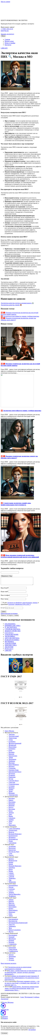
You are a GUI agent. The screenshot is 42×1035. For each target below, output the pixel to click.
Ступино (12, 786)
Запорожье (12, 956)
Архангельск (13, 830)
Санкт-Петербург (14, 828)
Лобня (11, 757)
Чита (10, 928)
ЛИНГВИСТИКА (11, 645)
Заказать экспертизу (7, 34)
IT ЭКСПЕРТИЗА (11, 627)
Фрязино (11, 788)
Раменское (12, 777)
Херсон (11, 954)
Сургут (11, 891)
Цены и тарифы (10, 43)
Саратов (11, 876)
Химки (11, 789)
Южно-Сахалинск (15, 930)
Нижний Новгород (15, 866)
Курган (11, 887)
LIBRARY (4, 48)
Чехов (11, 791)
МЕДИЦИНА (9, 641)
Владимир (12, 802)
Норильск (12, 912)
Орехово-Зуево (14, 770)
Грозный (11, 937)
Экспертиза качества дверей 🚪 (11, 305)
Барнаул (11, 901)
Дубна (11, 740)
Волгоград (12, 848)
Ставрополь (13, 944)
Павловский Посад (15, 772)
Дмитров (12, 734)
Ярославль (12, 825)
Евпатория (12, 947)
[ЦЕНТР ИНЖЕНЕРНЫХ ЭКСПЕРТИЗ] (9, 17)
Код (10, 576)
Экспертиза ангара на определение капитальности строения (18, 968)
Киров (11, 864)
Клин (10, 750)
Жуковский (12, 745)
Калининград (13, 835)
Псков (11, 841)
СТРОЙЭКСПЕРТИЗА (12, 629)
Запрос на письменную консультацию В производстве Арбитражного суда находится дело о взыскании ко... (22, 977)
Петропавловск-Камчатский (18, 923)
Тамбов (11, 820)
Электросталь (13, 795)
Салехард (12, 889)
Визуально (5, 576)
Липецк (11, 812)
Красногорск (13, 756)
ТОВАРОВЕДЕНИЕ (11, 634)
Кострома (12, 809)
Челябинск (12, 896)
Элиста (11, 855)
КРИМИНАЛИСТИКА (12, 625)
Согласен (4, 1033)
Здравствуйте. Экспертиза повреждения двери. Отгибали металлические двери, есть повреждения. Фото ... (22, 988)
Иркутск (11, 903)
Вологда (11, 832)
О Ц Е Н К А (9, 633)
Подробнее (32, 1029)
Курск (11, 811)
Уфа (10, 880)
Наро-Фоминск (14, 764)
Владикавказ (13, 935)
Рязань (11, 816)
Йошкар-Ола (13, 860)
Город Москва (9, 731)
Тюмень (11, 892)
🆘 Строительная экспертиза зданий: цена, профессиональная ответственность (16, 504)
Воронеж (12, 804)
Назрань (11, 940)
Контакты (8, 45)
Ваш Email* (4, 588)
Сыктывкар (12, 843)
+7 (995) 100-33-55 (7, 29)
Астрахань (12, 846)
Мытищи (12, 763)
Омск (10, 914)
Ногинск (11, 766)
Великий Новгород (15, 834)
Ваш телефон (5, 595)
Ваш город (4, 599)
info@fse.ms (5, 30)
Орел (10, 814)
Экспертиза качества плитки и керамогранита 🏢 (17, 303)
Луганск (11, 960)
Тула (10, 823)
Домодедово (13, 738)
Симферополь (13, 951)
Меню (3, 36)
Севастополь (13, 949)
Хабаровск (12, 926)
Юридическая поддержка (9, 613)
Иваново (11, 805)
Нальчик (11, 942)
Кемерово (12, 905)
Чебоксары (12, 882)
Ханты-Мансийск (14, 894)
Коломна (11, 752)
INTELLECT (9, 649)
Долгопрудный (14, 736)
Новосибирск (13, 910)
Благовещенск (13, 919)
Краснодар (12, 850)
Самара (11, 873)
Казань (11, 862)
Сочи (10, 853)
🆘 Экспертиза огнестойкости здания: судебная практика (20, 316)
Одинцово (12, 768)
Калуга (11, 807)
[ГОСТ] (21, 699)
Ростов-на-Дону (14, 851)
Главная (7, 39)
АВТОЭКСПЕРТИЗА (12, 638)
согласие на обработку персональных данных (22, 602)
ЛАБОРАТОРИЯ (10, 643)
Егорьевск (12, 741)
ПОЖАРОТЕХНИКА (12, 640)
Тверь (10, 821)
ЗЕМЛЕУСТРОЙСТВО (13, 631)
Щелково (12, 793)
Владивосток (13, 921)
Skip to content (5, 1)
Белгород (12, 798)
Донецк (11, 958)
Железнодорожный (15, 743)
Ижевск (11, 859)
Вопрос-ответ (9, 41)
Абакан (11, 899)
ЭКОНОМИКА (10, 636)
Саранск (11, 875)
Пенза (11, 869)
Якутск (11, 931)
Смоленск (12, 818)
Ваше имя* (4, 591)
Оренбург (12, 867)
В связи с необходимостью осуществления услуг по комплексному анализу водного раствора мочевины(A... (23, 972)
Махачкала (12, 938)
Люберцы (12, 761)
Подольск (12, 773)
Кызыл (11, 908)
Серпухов (12, 782)
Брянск (11, 800)
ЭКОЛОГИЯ (9, 647)
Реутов (11, 779)
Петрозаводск (13, 839)
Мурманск (12, 837)
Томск (11, 915)
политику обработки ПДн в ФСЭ (19, 604)
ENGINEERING (10, 624)
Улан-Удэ (12, 924)
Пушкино (12, 775)
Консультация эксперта (8, 963)
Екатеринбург (13, 885)
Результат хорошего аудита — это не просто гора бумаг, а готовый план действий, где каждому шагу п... (22, 983)
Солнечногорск (14, 784)
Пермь (11, 871)
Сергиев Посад (14, 780)
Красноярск (12, 907)
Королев (11, 754)
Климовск (12, 748)
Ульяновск (12, 878)
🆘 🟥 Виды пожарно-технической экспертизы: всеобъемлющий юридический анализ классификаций (20, 556)
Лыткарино (12, 759)
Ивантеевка (12, 747)
